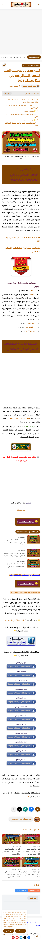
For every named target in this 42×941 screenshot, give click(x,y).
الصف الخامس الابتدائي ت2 (31, 65)
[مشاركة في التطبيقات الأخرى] (13, 809)
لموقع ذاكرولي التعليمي (14, 620)
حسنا (20, 931)
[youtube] (17, 937)
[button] (31, 809)
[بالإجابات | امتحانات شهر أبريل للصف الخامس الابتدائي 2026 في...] (33, 563)
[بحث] (3, 4)
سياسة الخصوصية (35, 923)
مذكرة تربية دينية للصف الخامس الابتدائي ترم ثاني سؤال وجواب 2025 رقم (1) (21, 100)
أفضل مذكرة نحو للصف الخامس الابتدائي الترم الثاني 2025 (21, 124)
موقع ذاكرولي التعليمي (29, 86)
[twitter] (24, 937)
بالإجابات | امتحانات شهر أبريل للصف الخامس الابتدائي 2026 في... (14, 565)
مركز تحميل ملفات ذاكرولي (19, 418)
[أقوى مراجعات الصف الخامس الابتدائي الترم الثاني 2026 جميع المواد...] (33, 539)
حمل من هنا (21, 509)
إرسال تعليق (33, 898)
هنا (28, 796)
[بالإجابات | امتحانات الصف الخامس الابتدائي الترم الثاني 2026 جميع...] (33, 553)
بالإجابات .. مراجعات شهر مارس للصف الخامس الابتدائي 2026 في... (13, 874)
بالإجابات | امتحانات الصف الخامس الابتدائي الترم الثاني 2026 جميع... (14, 554)
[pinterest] (13, 937)
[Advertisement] (21, 32)
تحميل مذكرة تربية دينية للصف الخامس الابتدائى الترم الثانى (22, 106)
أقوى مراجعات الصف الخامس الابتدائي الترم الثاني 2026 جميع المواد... (14, 542)
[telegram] (21, 937)
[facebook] (28, 937)
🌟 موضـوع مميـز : (30, 111)
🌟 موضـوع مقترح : (30, 119)
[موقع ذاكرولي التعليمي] (21, 4)
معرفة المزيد (8, 931)
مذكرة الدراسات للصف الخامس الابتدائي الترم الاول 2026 (13, 57)
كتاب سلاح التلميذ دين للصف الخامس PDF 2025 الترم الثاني (21, 115)
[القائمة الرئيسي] (38, 4)
